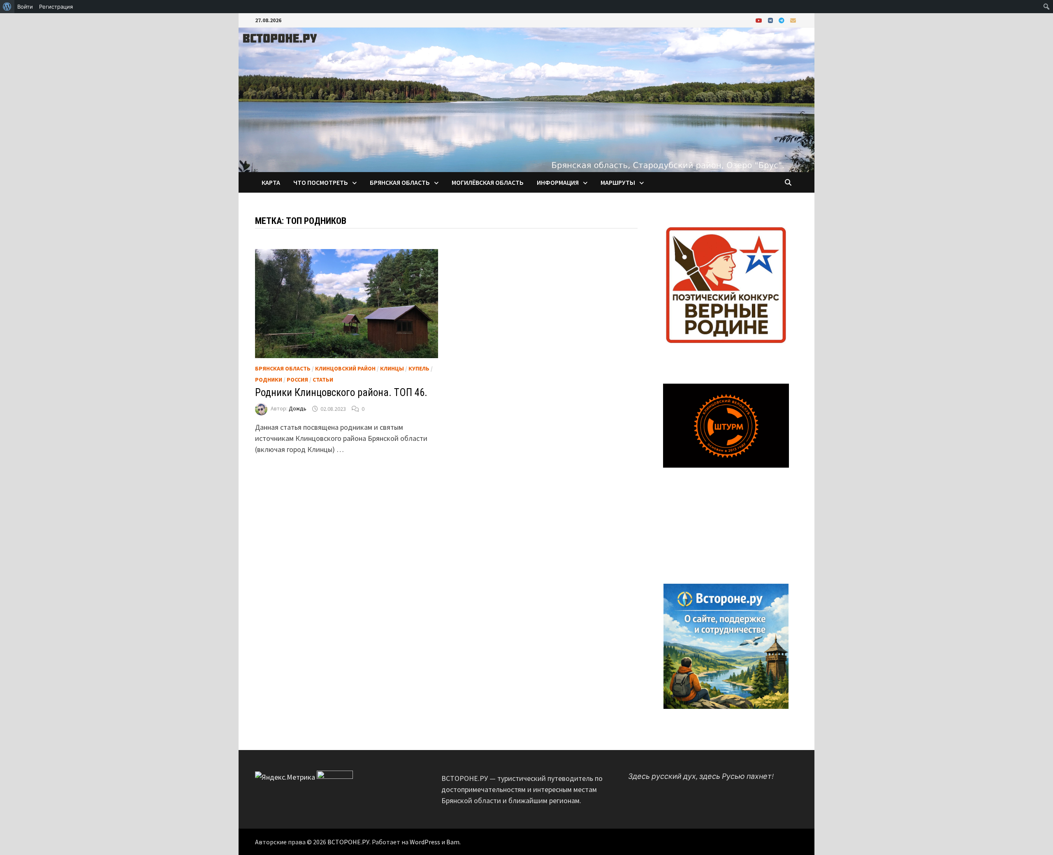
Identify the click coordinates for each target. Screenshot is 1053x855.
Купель (418, 368)
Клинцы (392, 368)
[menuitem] (7, 6)
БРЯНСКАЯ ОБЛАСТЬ (400, 182)
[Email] (793, 20)
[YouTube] (760, 20)
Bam (452, 842)
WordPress (425, 842)
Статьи (323, 379)
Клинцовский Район (345, 368)
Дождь (297, 408)
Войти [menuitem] (25, 6)
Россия (297, 379)
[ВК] (771, 20)
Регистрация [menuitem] (56, 6)
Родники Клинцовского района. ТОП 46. (341, 392)
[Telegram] (782, 20)
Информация (558, 182)
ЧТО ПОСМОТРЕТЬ (320, 182)
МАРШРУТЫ (618, 182)
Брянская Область (283, 368)
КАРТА (271, 182)
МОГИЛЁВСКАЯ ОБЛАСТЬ (488, 182)
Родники (268, 379)
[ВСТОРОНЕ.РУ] (526, 99)
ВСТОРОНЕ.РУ (348, 842)
